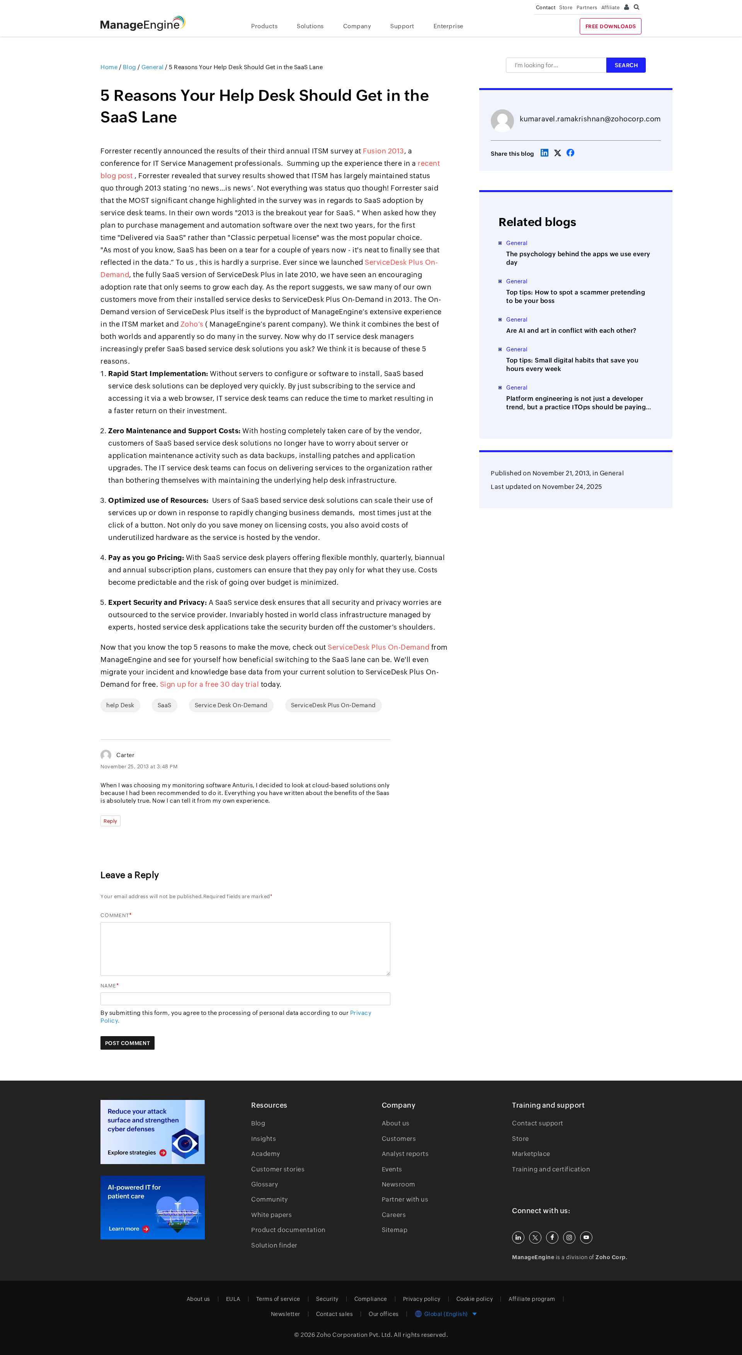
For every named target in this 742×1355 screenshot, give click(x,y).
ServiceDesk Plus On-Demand (378, 647)
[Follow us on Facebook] (552, 1237)
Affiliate (610, 7)
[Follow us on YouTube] (586, 1237)
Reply (110, 821)
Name (108, 986)
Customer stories (278, 1169)
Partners (587, 7)
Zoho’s (192, 324)
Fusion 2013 (383, 151)
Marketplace (531, 1154)
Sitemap (395, 1230)
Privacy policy (422, 1299)
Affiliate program (532, 1299)
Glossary (264, 1184)
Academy (265, 1154)
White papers (271, 1215)
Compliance (370, 1299)
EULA (233, 1299)
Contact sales (334, 1314)
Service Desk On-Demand (231, 705)
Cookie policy (474, 1299)
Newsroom (398, 1184)
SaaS (165, 705)
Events (392, 1169)
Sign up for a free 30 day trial (209, 684)
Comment (114, 915)
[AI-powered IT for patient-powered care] (152, 1208)
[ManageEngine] (148, 23)
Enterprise (448, 26)
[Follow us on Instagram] (569, 1237)
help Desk (120, 705)
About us (396, 1123)
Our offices (384, 1314)
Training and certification (551, 1169)
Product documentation (288, 1230)
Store (566, 7)
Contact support (537, 1123)
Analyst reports (405, 1154)
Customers (399, 1138)
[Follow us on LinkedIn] (518, 1237)
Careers (394, 1215)
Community (269, 1199)
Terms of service (278, 1299)
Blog (258, 1123)
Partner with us (405, 1199)
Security (327, 1299)
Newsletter (285, 1314)
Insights (263, 1138)
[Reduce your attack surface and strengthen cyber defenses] (152, 1132)
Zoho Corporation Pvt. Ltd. (355, 1334)
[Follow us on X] (535, 1237)
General (612, 473)
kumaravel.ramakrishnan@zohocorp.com (590, 119)
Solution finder (274, 1245)
